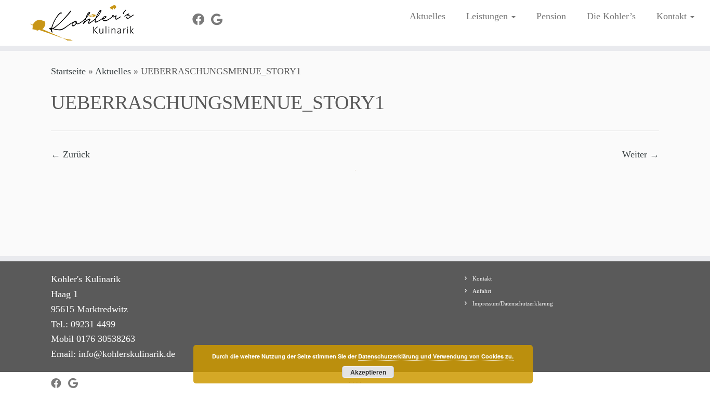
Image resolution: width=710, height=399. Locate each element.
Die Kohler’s (611, 16)
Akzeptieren (368, 372)
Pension (551, 16)
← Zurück (70, 154)
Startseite (68, 71)
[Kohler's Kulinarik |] (82, 23)
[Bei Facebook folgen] (201, 19)
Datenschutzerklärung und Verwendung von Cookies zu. (436, 356)
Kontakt (672, 16)
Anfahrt (481, 291)
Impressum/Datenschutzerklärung (512, 303)
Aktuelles (427, 16)
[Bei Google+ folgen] (220, 19)
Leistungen (488, 16)
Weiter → (640, 154)
